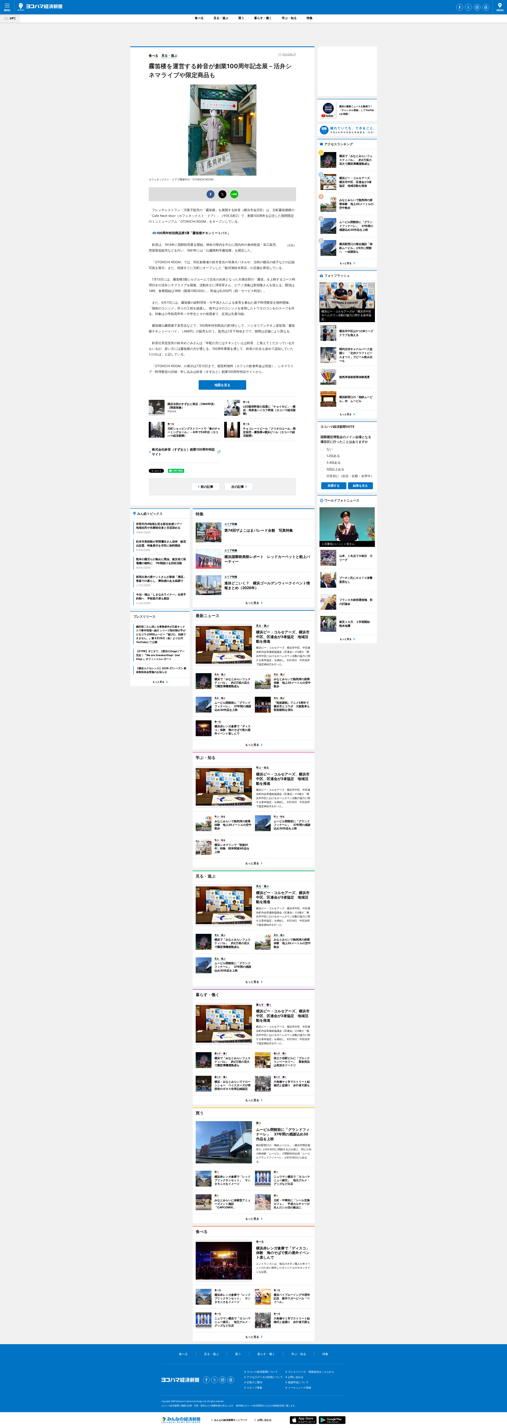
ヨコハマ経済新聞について (262, 1371)
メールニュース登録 (299, 1387)
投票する (334, 485)
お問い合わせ (295, 1377)
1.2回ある (333, 455)
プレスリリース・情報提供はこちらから (311, 1371)
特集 (310, 18)
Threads (485, 7)
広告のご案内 (254, 1382)
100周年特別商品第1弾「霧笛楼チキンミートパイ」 (193, 233)
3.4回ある (333, 462)
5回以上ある (335, 469)
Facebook (459, 7)
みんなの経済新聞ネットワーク (180, 1420)
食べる (199, 18)
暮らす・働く (263, 18)
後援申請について (298, 1382)
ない (329, 449)
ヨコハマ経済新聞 (39, 7)
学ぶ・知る (289, 18)
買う (241, 18)
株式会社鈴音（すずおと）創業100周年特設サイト (183, 451)
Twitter (468, 7)
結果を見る (360, 485)
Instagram (477, 7)
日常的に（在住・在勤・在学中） (350, 476)
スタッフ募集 (254, 1387)
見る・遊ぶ (220, 18)
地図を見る (222, 385)
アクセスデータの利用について (265, 1377)
